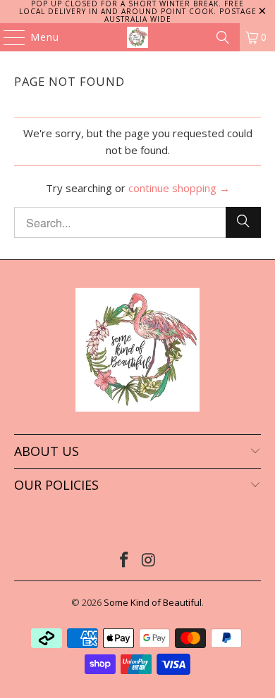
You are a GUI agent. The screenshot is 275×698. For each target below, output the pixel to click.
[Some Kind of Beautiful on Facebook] (124, 560)
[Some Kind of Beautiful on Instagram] (149, 560)
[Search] (222, 37)
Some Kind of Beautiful (153, 602)
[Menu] (7, 37)
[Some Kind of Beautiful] (138, 37)
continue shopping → (179, 188)
